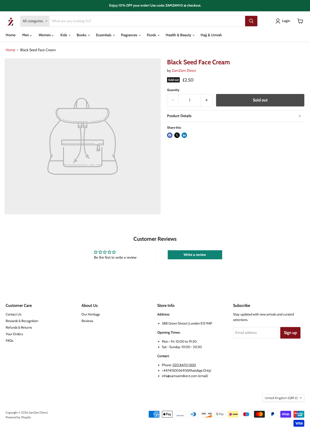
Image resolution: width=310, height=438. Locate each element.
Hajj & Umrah (211, 35)
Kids (64, 35)
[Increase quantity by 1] (206, 100)
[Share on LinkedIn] (184, 135)
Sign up (290, 332)
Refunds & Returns (19, 327)
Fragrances (129, 35)
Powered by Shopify (18, 417)
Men (26, 35)
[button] (284, 21)
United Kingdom (281, 398)
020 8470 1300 (184, 365)
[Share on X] (177, 135)
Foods (152, 35)
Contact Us (13, 314)
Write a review (195, 255)
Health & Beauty (179, 35)
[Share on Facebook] (169, 135)
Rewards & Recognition (22, 321)
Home (10, 35)
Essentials (104, 35)
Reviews (87, 321)
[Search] (251, 21)
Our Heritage (90, 314)
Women (45, 35)
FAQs (9, 341)
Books (82, 35)
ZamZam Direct (184, 70)
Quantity (173, 90)
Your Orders (14, 334)
